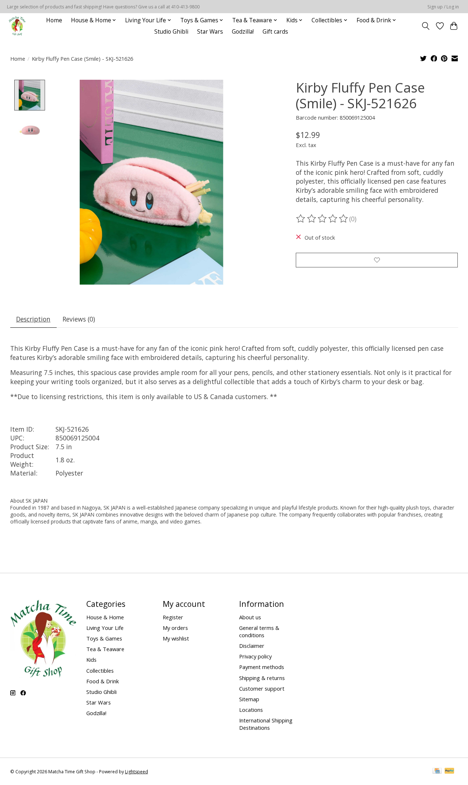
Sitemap (249, 699)
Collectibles (100, 670)
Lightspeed (136, 772)
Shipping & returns (262, 677)
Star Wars (210, 31)
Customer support (261, 688)
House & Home (105, 617)
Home (54, 20)
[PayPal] (449, 771)
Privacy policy (255, 656)
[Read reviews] (322, 219)
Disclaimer (251, 645)
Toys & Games (104, 638)
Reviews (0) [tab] (79, 319)
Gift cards (275, 31)
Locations (251, 709)
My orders (175, 627)
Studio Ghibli (171, 31)
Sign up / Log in (443, 7)
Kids (91, 659)
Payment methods (261, 667)
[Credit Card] (437, 771)
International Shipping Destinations (265, 724)
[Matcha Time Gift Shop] (17, 26)
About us (250, 617)
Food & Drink (102, 681)
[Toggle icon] (425, 26)
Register (173, 617)
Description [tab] (33, 319)
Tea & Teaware (105, 649)
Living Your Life (105, 627)
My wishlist (176, 638)
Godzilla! (243, 31)
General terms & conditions (259, 631)
